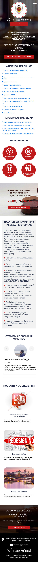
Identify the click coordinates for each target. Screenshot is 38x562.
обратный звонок (19, 24)
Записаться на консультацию (19, 57)
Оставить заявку (19, 527)
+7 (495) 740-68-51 (21, 19)
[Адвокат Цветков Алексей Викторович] (19, 17)
